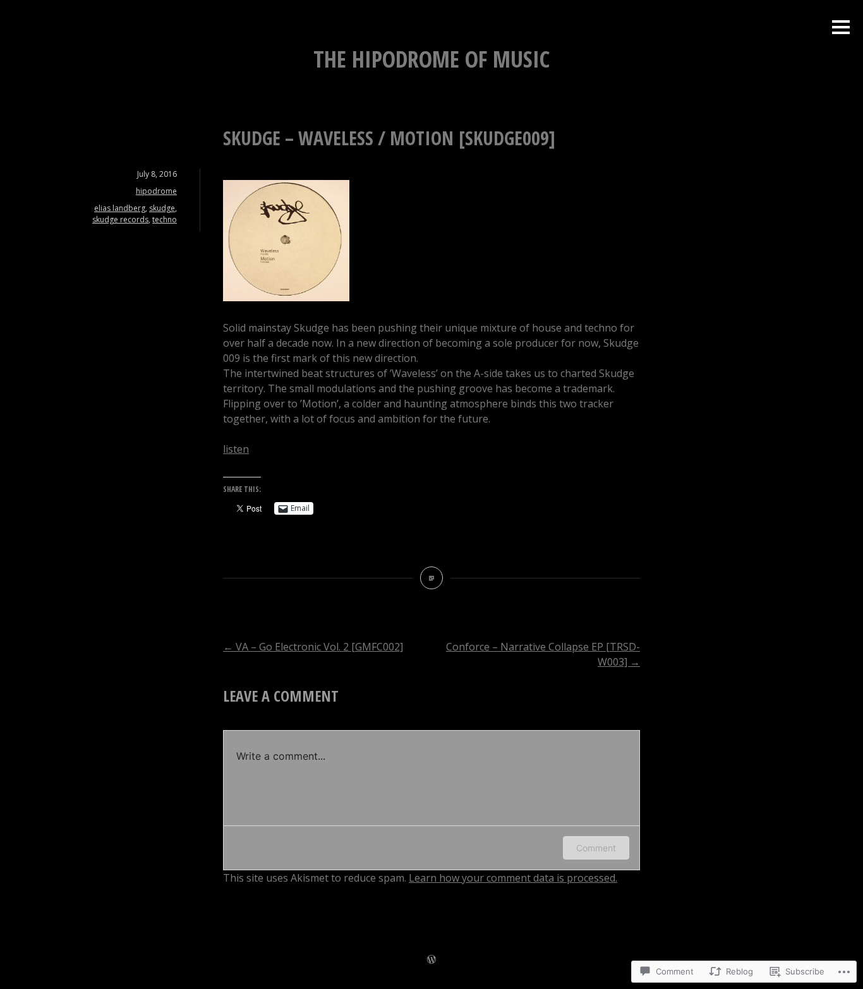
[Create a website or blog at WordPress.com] (431, 960)
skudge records (120, 219)
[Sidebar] (841, 28)
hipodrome (156, 191)
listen (236, 449)
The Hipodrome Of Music (431, 59)
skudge (162, 208)
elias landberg (119, 208)
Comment (596, 847)
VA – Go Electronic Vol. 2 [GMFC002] (313, 647)
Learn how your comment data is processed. (513, 878)
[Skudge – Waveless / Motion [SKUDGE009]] (431, 577)
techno (164, 219)
